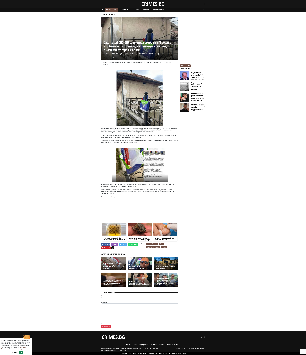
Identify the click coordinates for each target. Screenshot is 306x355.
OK (21, 352)
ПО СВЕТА (146, 10)
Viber (115, 244)
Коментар (104, 302)
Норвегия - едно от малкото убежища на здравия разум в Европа (197, 86)
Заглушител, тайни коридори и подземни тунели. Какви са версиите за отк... (197, 75)
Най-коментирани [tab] (187, 68)
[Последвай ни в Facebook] (203, 4)
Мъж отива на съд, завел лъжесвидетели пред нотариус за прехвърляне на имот (112, 282)
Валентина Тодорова (153, 247)
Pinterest (107, 248)
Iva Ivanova (108, 57)
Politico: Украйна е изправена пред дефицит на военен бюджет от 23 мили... (198, 107)
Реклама (124, 353)
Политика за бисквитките (177, 353)
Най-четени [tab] (185, 65)
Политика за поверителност (158, 353)
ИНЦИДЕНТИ (124, 10)
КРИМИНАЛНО (111, 10)
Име (103, 296)
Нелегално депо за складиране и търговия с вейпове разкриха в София (139, 283)
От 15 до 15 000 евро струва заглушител (165, 267)
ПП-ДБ (164, 247)
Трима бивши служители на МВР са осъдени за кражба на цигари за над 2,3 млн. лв (113, 266)
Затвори (13, 352)
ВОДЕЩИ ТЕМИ (158, 10)
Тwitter (124, 244)
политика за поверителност (19, 349)
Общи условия (142, 353)
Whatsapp (134, 244)
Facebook (107, 244)
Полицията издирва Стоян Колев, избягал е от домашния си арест (139, 266)
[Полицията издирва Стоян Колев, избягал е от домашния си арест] (140, 263)
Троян (161, 244)
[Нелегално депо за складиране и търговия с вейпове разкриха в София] (140, 280)
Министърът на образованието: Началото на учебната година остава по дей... (198, 97)
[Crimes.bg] (113, 337)
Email (142, 296)
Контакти (132, 353)
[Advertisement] (120, 210)
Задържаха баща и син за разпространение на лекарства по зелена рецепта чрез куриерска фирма (165, 281)
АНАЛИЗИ (135, 10)
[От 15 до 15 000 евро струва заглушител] (166, 263)
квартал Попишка (152, 244)
